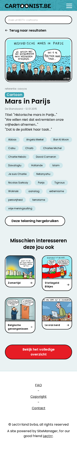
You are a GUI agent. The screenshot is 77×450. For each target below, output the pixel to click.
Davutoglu (14, 165)
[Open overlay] (69, 6)
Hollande (37, 165)
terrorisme (38, 200)
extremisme (56, 191)
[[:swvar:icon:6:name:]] (66, 19)
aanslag (33, 191)
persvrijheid (15, 200)
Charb (29, 148)
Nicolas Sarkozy (18, 182)
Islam (56, 165)
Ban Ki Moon (61, 139)
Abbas (12, 139)
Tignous (59, 182)
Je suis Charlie (17, 174)
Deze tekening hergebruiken (35, 221)
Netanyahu (43, 174)
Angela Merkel (35, 139)
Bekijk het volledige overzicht (39, 352)
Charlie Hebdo (17, 156)
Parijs (41, 182)
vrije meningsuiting (20, 208)
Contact (38, 408)
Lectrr (48, 436)
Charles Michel (52, 148)
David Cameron (46, 156)
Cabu (11, 148)
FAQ (38, 385)
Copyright (38, 396)
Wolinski (13, 191)
